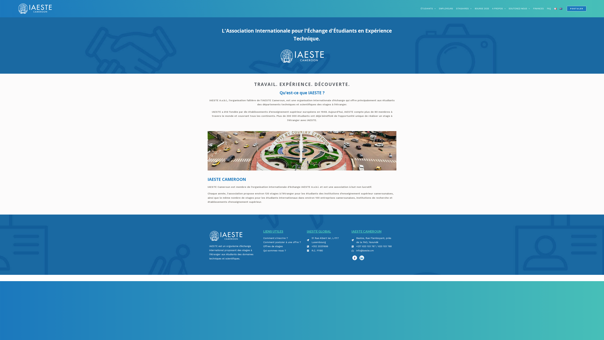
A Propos (497, 8)
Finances (538, 8)
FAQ (549, 8)
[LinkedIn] (361, 257)
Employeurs (446, 8)
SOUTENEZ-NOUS (518, 8)
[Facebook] (354, 257)
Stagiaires (462, 8)
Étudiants (427, 8)
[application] (434, 8)
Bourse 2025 (482, 8)
